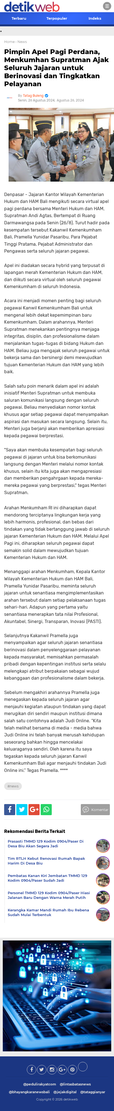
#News (13, 786)
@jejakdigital (65, 1092)
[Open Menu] (107, 6)
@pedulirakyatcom (39, 1084)
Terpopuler (56, 18)
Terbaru (19, 18)
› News (21, 42)
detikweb (70, 1099)
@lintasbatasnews (75, 1084)
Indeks (95, 18)
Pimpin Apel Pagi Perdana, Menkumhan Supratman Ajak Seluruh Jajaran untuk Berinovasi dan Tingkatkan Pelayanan (56, 68)
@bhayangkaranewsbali (29, 1092)
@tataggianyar (92, 1092)
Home (9, 42)
